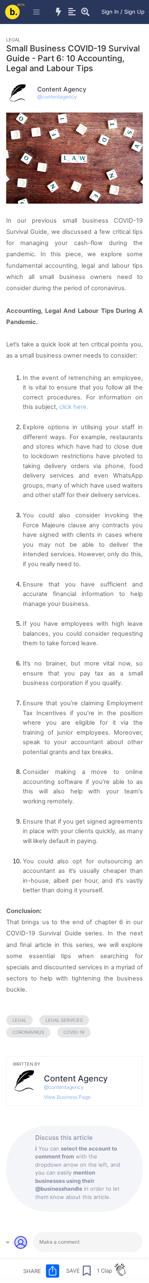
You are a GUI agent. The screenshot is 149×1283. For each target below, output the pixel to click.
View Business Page (67, 1097)
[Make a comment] (88, 1242)
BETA (21, 5)
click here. (74, 407)
